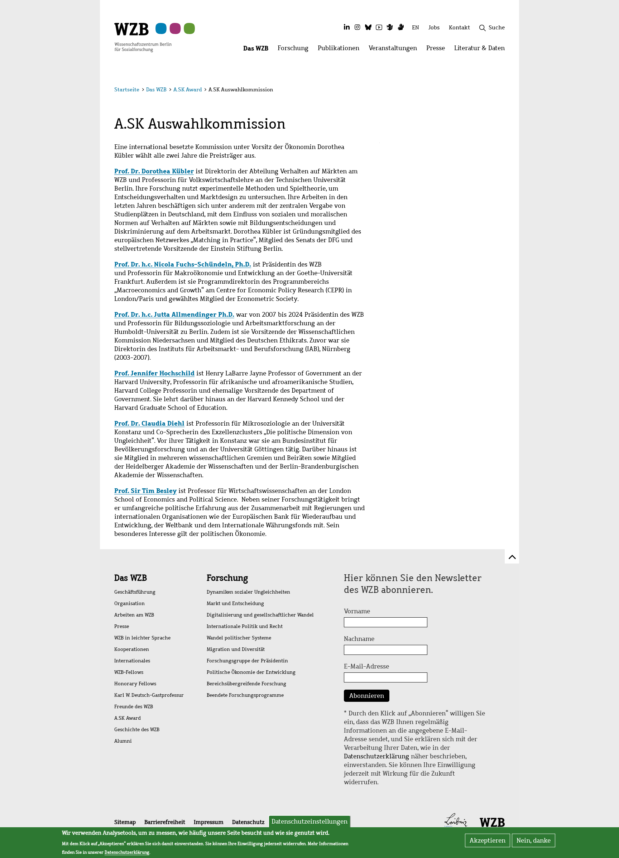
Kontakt (459, 27)
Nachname (359, 638)
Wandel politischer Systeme (239, 637)
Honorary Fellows (135, 683)
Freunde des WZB (133, 706)
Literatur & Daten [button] (481, 50)
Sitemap (125, 822)
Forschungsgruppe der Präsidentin (247, 660)
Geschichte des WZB (136, 729)
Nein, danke (534, 840)
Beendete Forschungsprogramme (245, 695)
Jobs (434, 27)
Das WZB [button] (258, 50)
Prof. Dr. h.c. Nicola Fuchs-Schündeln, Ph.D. (182, 264)
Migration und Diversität (236, 649)
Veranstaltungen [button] (395, 50)
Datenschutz (248, 822)
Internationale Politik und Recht (245, 626)
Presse (121, 626)
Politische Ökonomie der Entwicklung (251, 672)
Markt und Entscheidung (235, 603)
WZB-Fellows (128, 672)
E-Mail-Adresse (366, 666)
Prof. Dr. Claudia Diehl (149, 423)
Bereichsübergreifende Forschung (246, 683)
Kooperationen (131, 649)
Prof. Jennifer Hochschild (154, 373)
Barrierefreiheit (164, 822)
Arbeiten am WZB (134, 615)
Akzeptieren (487, 840)
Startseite (126, 89)
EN (415, 27)
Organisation (129, 603)
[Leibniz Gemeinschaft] (456, 822)
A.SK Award (187, 89)
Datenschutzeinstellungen (309, 821)
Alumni (123, 741)
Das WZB (156, 89)
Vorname (357, 611)
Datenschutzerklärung (376, 756)
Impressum (209, 822)
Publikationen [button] (341, 50)
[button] (506, 90)
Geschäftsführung (134, 592)
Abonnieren (366, 695)
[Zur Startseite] (143, 37)
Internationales (132, 660)
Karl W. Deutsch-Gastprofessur (149, 695)
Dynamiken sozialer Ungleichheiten (248, 592)
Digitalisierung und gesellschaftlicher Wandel (260, 615)
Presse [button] (438, 50)
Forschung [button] (295, 50)
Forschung (227, 578)
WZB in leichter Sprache (142, 637)
